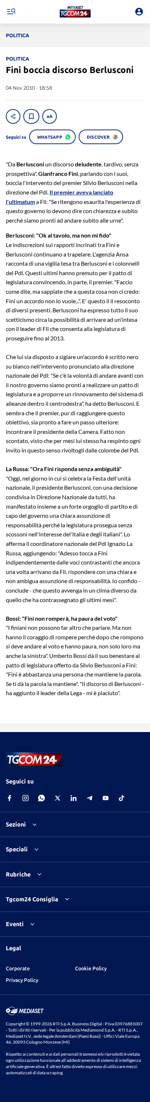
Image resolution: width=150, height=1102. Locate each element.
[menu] (11, 12)
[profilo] (139, 12)
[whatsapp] (41, 798)
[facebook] (9, 798)
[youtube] (105, 798)
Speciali (17, 849)
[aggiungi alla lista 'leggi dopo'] (31, 116)
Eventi (15, 924)
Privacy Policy (22, 980)
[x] (57, 798)
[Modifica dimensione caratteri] (49, 116)
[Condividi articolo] (13, 116)
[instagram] (25, 798)
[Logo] (75, 12)
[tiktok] (121, 798)
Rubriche (18, 874)
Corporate (18, 968)
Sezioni (16, 824)
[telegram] (89, 798)
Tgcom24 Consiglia (32, 899)
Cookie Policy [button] (91, 968)
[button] (75, 12)
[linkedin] (73, 798)
